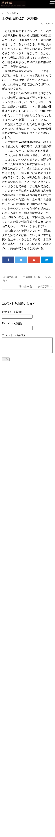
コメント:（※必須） (14, 335)
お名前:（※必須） (13, 311)
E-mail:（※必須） (13, 323)
